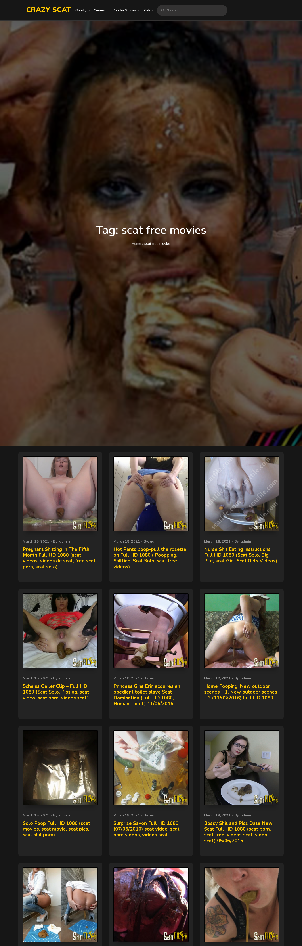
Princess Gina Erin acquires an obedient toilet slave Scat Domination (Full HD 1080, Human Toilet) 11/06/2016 (146, 695)
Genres (99, 10)
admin (64, 541)
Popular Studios (124, 10)
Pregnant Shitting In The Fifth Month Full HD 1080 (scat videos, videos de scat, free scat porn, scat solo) (59, 558)
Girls (147, 10)
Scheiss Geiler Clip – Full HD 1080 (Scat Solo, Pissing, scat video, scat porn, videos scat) (56, 692)
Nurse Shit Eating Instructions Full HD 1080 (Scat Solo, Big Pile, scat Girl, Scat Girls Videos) (240, 555)
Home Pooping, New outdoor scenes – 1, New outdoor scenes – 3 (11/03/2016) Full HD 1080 (240, 692)
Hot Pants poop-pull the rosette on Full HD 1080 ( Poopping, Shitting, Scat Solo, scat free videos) (149, 558)
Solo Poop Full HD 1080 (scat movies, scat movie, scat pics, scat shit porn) (56, 829)
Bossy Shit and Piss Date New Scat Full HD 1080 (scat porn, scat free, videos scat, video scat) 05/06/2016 (238, 832)
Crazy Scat (48, 10)
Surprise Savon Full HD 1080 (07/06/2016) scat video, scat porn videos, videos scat (146, 829)
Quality (80, 10)
